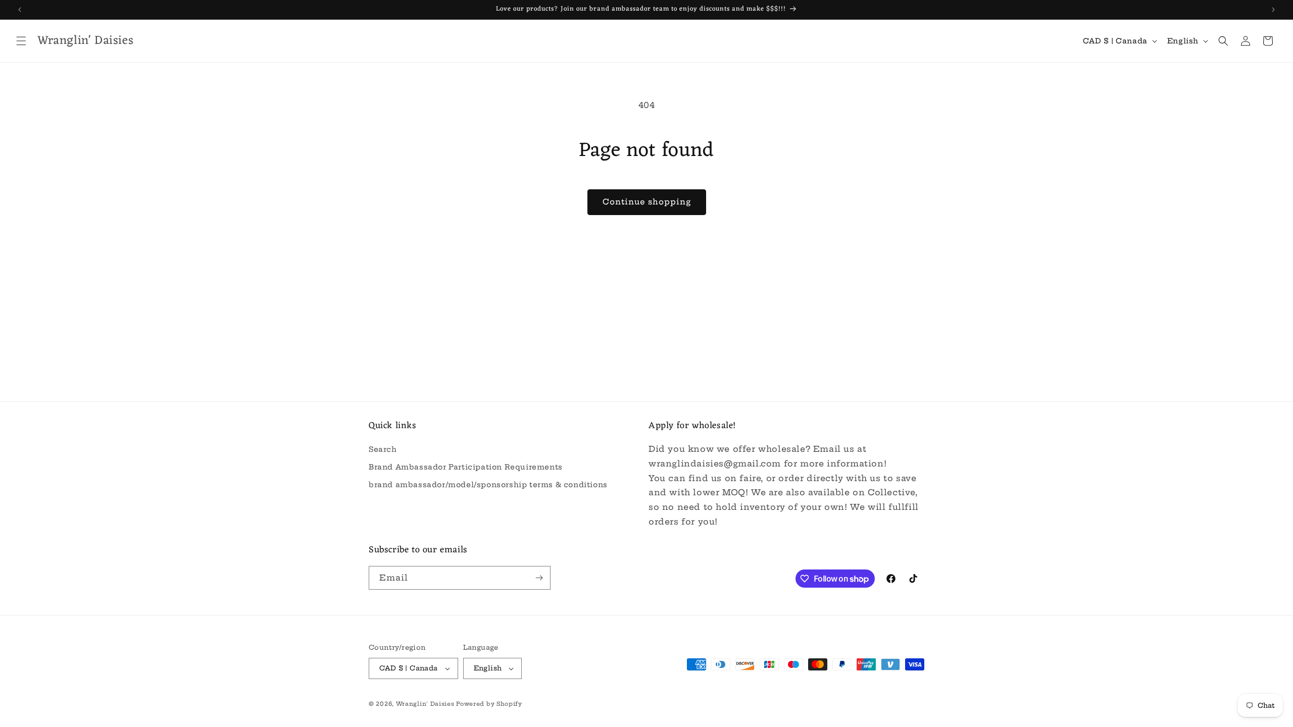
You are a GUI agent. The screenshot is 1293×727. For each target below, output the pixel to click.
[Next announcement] (1273, 9)
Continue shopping (647, 201)
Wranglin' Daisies (426, 703)
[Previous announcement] (20, 9)
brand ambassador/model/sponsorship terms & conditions (488, 484)
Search (383, 449)
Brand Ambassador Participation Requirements (466, 467)
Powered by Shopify (489, 703)
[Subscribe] (539, 578)
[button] (21, 41)
